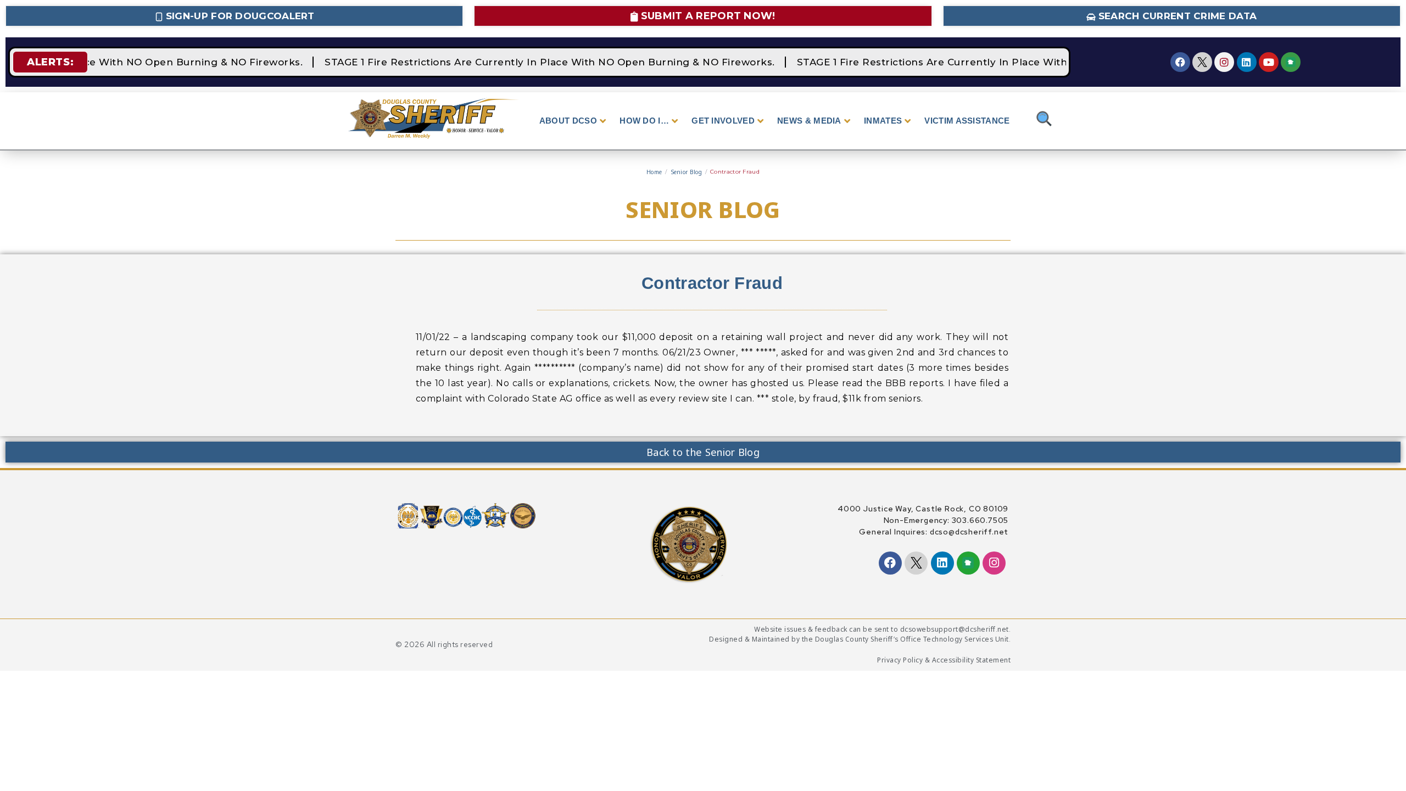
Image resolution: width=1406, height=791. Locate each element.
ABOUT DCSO (568, 120)
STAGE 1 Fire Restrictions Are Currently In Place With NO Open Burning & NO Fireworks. (544, 62)
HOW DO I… (644, 120)
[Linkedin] (1247, 62)
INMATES (883, 120)
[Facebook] (1180, 62)
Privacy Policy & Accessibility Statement (944, 660)
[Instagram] (1224, 62)
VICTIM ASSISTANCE (966, 120)
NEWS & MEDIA (809, 120)
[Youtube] (1269, 62)
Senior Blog (686, 172)
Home (654, 172)
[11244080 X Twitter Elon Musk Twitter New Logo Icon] (1202, 62)
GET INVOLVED (723, 120)
